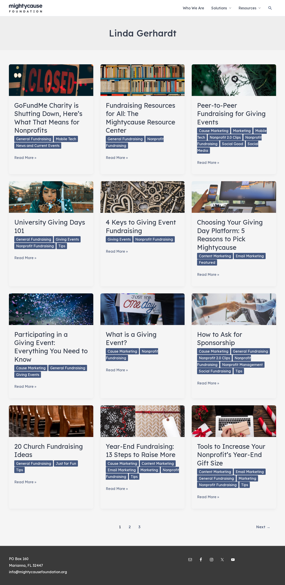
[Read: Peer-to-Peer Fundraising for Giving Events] (234, 79)
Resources (247, 8)
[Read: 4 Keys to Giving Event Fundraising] (142, 197)
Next (263, 526)
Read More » (25, 158)
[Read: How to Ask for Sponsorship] (234, 309)
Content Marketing (215, 256)
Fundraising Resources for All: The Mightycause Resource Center (140, 117)
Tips (61, 246)
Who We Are (193, 8)
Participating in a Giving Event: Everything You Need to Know (51, 346)
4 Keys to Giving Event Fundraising (141, 226)
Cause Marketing (213, 130)
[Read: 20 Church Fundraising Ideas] (51, 420)
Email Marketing (250, 256)
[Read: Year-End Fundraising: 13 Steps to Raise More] (142, 420)
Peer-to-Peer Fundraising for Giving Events (231, 113)
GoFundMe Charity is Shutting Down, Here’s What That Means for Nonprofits (48, 117)
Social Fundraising (215, 371)
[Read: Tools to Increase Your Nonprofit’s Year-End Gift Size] (234, 420)
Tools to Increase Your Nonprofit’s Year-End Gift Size (231, 454)
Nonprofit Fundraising (35, 246)
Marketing (242, 130)
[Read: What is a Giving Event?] (142, 309)
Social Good (232, 144)
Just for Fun (66, 463)
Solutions (219, 8)
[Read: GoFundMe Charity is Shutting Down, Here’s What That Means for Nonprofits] (51, 79)
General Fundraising (33, 139)
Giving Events (67, 239)
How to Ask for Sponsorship (219, 338)
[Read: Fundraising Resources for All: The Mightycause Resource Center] (142, 79)
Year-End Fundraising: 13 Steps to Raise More (140, 450)
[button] (270, 8)
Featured (207, 262)
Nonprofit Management (242, 364)
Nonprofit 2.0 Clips (225, 137)
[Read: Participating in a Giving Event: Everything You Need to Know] (51, 309)
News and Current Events (37, 145)
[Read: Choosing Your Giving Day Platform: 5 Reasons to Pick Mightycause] (234, 197)
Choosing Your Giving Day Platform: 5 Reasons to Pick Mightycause (230, 234)
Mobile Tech (66, 139)
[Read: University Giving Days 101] (51, 197)
